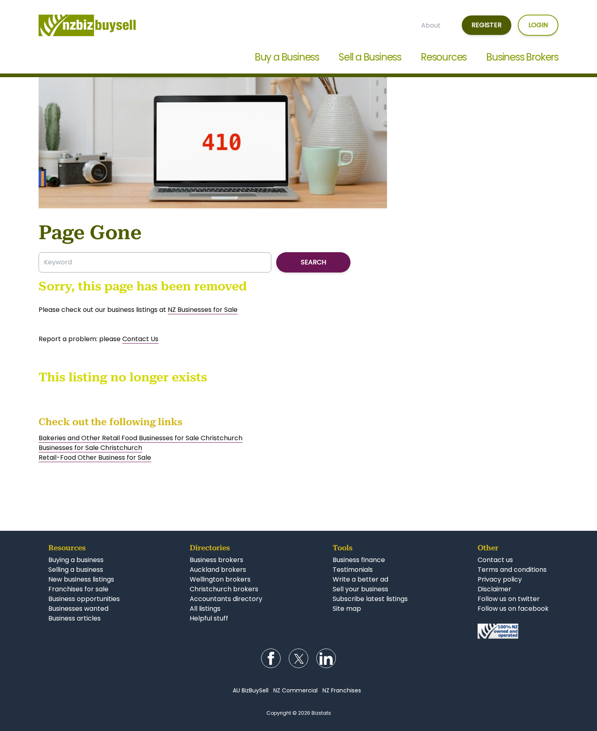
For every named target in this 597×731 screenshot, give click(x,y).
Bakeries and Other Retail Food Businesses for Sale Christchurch (140, 438)
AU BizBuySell (250, 690)
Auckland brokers (218, 569)
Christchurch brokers (224, 589)
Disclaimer (494, 589)
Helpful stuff (209, 618)
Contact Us (140, 339)
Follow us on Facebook (271, 658)
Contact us (495, 559)
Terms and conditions (512, 569)
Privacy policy (500, 579)
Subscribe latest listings (370, 598)
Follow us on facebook (513, 608)
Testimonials (353, 569)
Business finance (359, 559)
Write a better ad (360, 579)
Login (538, 25)
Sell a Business (370, 57)
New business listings (81, 579)
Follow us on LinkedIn (326, 658)
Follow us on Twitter (298, 658)
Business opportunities (84, 598)
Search (313, 262)
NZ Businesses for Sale (203, 309)
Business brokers (216, 559)
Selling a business (75, 569)
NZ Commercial (295, 690)
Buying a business (76, 559)
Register (487, 25)
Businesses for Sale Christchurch (90, 447)
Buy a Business (287, 57)
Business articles (74, 618)
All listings (205, 608)
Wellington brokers (220, 579)
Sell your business (360, 589)
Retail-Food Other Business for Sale (95, 457)
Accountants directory (226, 598)
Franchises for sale (78, 589)
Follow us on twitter (509, 598)
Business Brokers (522, 57)
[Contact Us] (513, 631)
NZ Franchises (341, 690)
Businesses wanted (78, 608)
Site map (347, 608)
